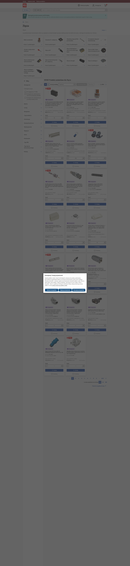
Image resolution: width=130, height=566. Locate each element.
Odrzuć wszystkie (51, 290)
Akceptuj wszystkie (78, 290)
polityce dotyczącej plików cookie (59, 285)
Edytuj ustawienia (65, 290)
